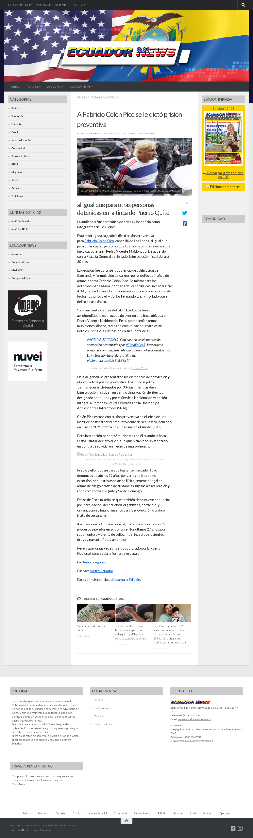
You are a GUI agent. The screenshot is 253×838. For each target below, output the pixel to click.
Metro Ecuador (101, 571)
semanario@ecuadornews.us (194, 719)
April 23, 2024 (139, 368)
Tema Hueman (46, 830)
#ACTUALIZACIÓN (101, 340)
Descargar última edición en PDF (225, 175)
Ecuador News (90, 133)
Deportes (17, 124)
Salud (14, 180)
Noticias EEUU (19, 229)
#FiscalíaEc (134, 345)
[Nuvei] (27, 380)
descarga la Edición (125, 579)
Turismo (16, 188)
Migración (17, 172)
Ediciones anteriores (225, 187)
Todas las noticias (105, 97)
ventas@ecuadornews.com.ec (195, 740)
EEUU (14, 164)
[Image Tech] (27, 329)
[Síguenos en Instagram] (240, 828)
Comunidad (18, 148)
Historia (16, 254)
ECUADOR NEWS (80, 86)
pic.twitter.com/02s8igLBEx (106, 360)
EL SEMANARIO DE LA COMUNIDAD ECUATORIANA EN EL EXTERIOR (46, 5)
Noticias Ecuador (21, 221)
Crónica (83, 97)
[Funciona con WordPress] (23, 830)
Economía (17, 116)
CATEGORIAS (54, 86)
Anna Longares (94, 562)
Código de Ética (20, 278)
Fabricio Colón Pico (99, 241)
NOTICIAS (32, 86)
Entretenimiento (20, 156)
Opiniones (17, 196)
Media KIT (17, 270)
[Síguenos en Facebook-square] (233, 828)
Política (15, 108)
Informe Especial (21, 140)
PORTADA (15, 86)
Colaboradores (20, 262)
